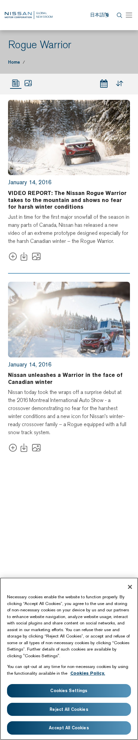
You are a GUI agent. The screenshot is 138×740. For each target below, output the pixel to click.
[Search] (119, 15)
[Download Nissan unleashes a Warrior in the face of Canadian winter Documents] (25, 449)
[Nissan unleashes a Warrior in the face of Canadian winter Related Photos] (36, 449)
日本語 (97, 15)
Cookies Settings (68, 690)
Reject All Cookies (69, 709)
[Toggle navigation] (129, 15)
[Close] (130, 587)
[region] (69, 659)
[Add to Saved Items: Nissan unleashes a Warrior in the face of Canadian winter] (13, 449)
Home (14, 62)
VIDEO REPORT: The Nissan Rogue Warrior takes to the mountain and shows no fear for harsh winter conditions (67, 200)
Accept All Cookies (69, 727)
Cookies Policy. (87, 673)
